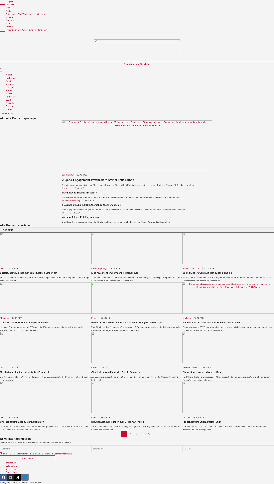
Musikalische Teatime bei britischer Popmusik (24, 372)
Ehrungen (10, 87)
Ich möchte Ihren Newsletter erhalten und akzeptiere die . (38, 454)
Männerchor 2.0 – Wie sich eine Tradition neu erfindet (211, 322)
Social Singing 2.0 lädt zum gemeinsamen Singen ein (28, 273)
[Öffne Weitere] (12, 113)
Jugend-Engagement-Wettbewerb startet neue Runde (98, 180)
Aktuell (9, 75)
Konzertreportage (99, 268)
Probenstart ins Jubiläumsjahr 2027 (202, 422)
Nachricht (66, 188)
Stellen (9, 90)
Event (8, 81)
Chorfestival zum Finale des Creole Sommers (115, 372)
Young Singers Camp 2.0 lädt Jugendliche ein (207, 273)
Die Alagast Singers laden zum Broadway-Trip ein (118, 422)
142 (150, 433)
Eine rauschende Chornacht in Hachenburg (115, 273)
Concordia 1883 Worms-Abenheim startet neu (24, 322)
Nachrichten (11, 78)
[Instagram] (10, 477)
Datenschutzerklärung (63, 454)
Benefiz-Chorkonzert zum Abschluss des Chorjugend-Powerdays (126, 322)
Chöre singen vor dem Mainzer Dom (202, 372)
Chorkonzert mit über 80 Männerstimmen (22, 422)
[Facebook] (3, 477)
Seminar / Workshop (71, 200)
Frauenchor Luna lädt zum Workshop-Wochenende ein (91, 205)
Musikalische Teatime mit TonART (80, 192)
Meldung (187, 417)
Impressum (11, 463)
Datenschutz (11, 466)
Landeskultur (68, 175)
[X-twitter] (17, 477)
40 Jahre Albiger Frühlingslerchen (80, 217)
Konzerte (10, 84)
